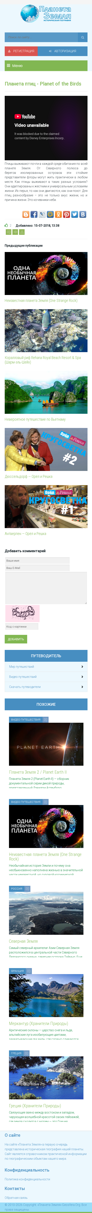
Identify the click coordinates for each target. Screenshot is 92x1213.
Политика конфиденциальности (27, 1179)
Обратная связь (16, 1197)
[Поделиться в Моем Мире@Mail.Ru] (50, 214)
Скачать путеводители (25, 687)
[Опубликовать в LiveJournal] (42, 214)
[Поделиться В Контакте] (82, 214)
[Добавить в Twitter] (74, 214)
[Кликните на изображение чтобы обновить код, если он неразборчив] (22, 613)
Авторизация (65, 51)
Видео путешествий (23, 676)
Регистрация (23, 51)
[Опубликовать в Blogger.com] (25, 214)
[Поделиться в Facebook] (34, 214)
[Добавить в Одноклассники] (58, 214)
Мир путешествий (21, 666)
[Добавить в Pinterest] (66, 214)
